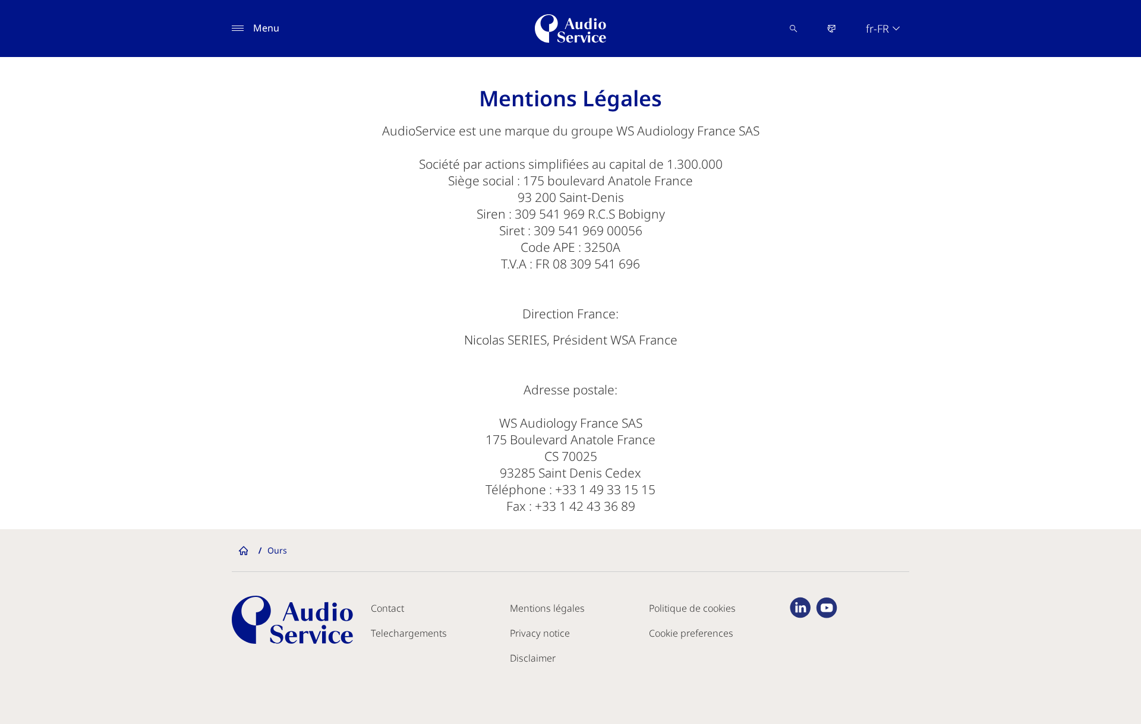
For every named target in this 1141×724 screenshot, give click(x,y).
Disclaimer (533, 658)
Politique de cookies (692, 608)
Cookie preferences (691, 633)
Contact (387, 608)
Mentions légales (547, 608)
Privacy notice (540, 633)
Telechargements (409, 633)
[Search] (793, 28)
